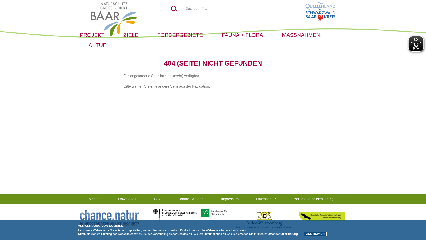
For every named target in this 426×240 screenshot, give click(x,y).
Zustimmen (315, 234)
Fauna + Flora (242, 35)
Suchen (174, 8)
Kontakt (184, 199)
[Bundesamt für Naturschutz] (212, 216)
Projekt (92, 35)
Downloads (127, 199)
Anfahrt (197, 199)
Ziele (130, 35)
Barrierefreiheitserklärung (314, 199)
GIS (157, 199)
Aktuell (100, 45)
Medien (95, 199)
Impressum (230, 199)
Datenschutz (266, 199)
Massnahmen (301, 35)
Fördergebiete (180, 35)
